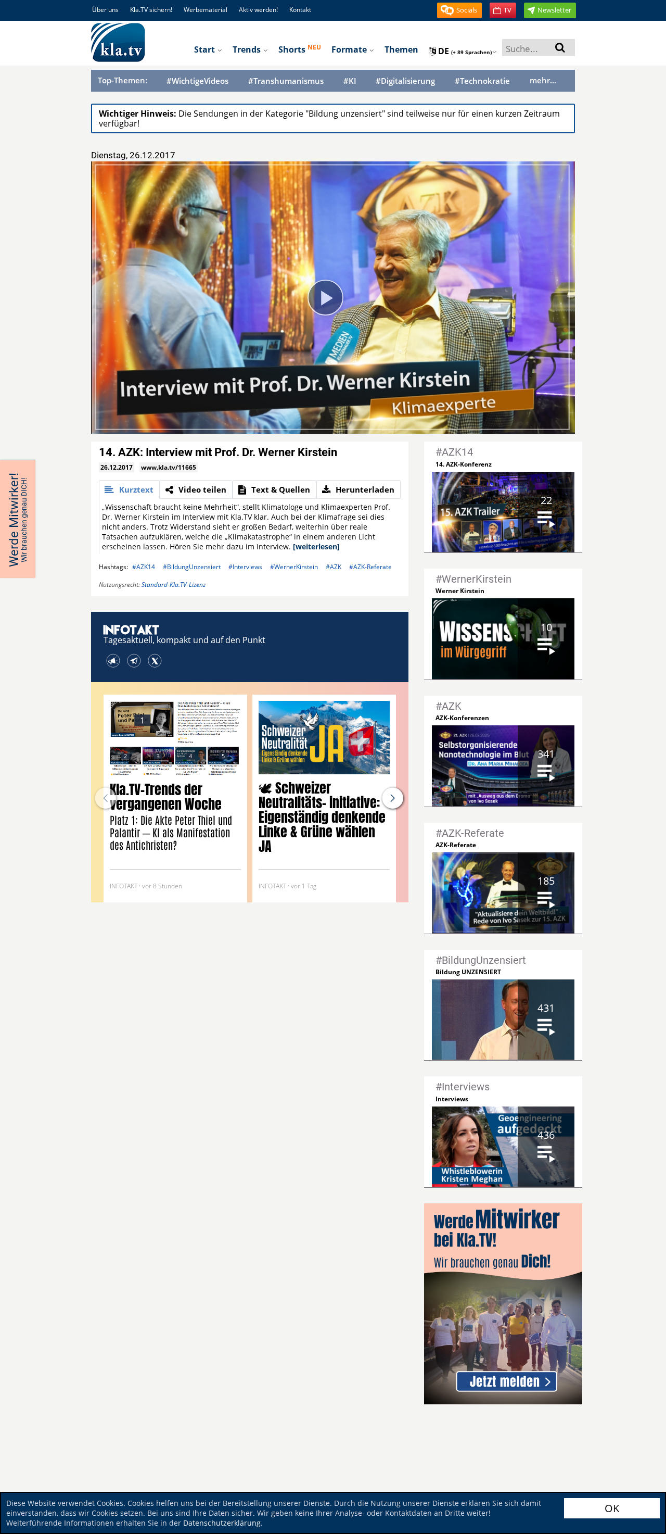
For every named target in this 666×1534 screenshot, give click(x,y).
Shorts (299, 49)
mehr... (543, 80)
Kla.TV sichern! (151, 9)
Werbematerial (205, 9)
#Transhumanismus (286, 81)
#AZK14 (143, 566)
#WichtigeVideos (197, 81)
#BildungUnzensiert (192, 566)
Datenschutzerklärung (222, 1523)
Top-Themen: (122, 80)
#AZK (333, 566)
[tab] (129, 489)
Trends (248, 49)
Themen (401, 49)
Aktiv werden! (258, 9)
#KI (349, 81)
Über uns (105, 9)
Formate (350, 49)
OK (612, 1508)
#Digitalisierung (405, 81)
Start (205, 49)
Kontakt (300, 9)
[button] (459, 10)
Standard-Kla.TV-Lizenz (174, 584)
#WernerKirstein (294, 566)
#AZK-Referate (370, 566)
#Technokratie (482, 81)
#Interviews (245, 566)
